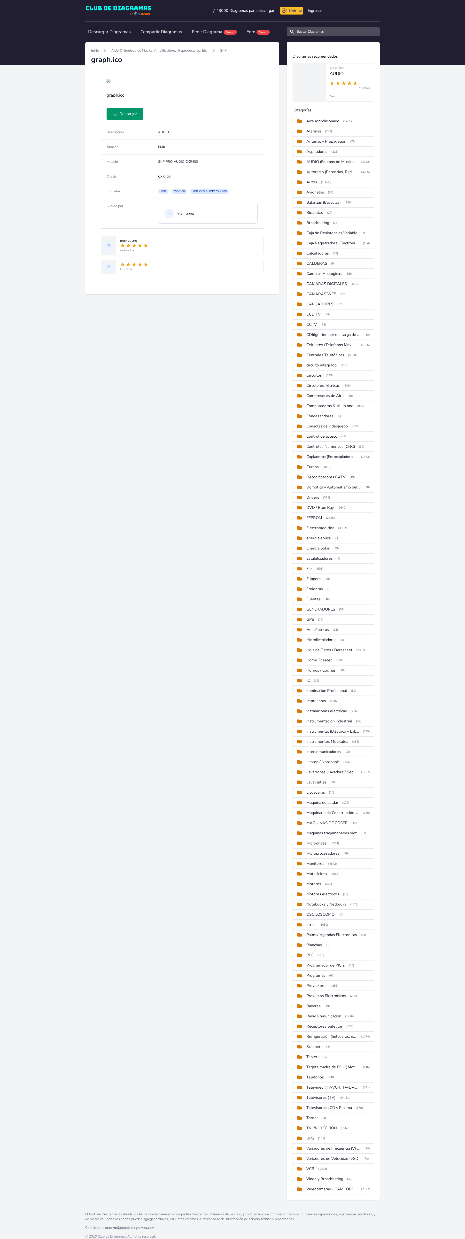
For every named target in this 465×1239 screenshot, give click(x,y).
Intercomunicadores (323, 751)
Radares (313, 1006)
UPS (310, 1138)
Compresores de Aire (325, 395)
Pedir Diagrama (213, 32)
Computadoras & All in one (329, 406)
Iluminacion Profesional (326, 690)
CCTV (311, 324)
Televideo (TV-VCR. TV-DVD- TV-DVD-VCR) (332, 1087)
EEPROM (314, 517)
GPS (310, 619)
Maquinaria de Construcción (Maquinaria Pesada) (332, 812)
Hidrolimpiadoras (321, 640)
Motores (313, 884)
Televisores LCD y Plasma (329, 1107)
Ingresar (315, 10)
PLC (309, 955)
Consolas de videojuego (327, 426)
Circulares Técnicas (323, 385)
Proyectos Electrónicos (326, 996)
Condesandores (319, 416)
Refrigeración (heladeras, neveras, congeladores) (331, 1036)
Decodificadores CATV (326, 477)
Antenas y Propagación (326, 141)
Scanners (314, 1046)
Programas (315, 975)
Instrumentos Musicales (327, 741)
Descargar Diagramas (109, 32)
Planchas (314, 945)
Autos (311, 182)
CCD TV (313, 314)
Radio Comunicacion (323, 1016)
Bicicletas (314, 212)
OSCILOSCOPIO (320, 914)
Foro (257, 32)
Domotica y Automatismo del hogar (333, 487)
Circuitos (314, 375)
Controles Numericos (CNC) (330, 446)
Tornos (312, 1118)
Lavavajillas (316, 782)
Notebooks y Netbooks (326, 904)
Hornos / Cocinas (321, 670)
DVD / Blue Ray (320, 507)
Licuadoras (315, 792)
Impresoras (316, 701)
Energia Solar (318, 548)
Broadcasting (317, 222)
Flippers (313, 578)
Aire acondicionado (322, 121)
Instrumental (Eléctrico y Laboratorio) (332, 731)
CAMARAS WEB (321, 294)
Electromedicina (320, 528)
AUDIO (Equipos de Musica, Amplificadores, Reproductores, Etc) (159, 50)
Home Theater (319, 660)
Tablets (312, 1057)
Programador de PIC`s (325, 965)
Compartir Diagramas (161, 32)
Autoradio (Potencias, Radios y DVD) (331, 172)
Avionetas (315, 192)
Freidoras (314, 589)
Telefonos (315, 1077)
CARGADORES (319, 304)
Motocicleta (316, 873)
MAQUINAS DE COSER (327, 823)
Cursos (312, 467)
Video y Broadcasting (324, 1179)
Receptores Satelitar (324, 1026)
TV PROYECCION (321, 1128)
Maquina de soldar (322, 802)
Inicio (95, 50)
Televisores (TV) (320, 1097)
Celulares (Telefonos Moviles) (331, 345)
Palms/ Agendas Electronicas (331, 934)
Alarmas (313, 131)
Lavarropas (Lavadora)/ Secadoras (331, 772)
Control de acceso (321, 436)
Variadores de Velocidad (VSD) (333, 1158)
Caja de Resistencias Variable (331, 233)
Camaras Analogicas (324, 273)
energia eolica (318, 538)
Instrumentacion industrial (329, 721)
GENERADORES (320, 609)
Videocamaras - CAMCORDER (331, 1189)
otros (311, 924)
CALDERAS (316, 263)
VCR (310, 1168)
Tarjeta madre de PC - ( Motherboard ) (332, 1067)
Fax (309, 568)
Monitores (315, 863)
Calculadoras (317, 253)
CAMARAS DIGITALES (326, 284)
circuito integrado (321, 365)
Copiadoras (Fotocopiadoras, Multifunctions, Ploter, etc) (331, 456)
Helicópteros (317, 629)
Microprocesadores (323, 853)
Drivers (312, 497)
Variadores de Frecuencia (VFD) (333, 1148)
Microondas (316, 843)
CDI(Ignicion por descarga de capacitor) (333, 334)
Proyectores (316, 985)
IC (308, 680)
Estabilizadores (319, 558)
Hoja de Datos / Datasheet (329, 650)
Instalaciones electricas (326, 711)
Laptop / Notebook (322, 762)
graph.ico (337, 67)
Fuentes (313, 599)
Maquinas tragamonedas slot (331, 833)
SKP (223, 50)
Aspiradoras (316, 151)
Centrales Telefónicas (325, 355)
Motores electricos (322, 894)
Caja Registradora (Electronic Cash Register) (332, 243)
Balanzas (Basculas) (323, 202)
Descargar (128, 113)
